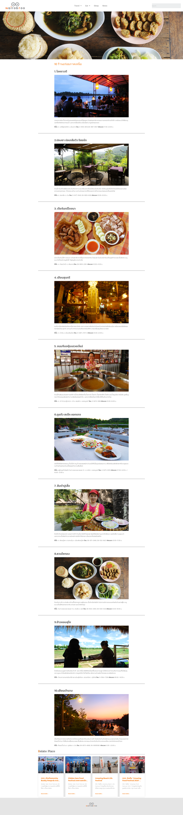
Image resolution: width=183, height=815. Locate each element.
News (104, 6)
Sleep (96, 6)
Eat (86, 6)
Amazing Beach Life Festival (103, 779)
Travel (76, 6)
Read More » (44, 793)
